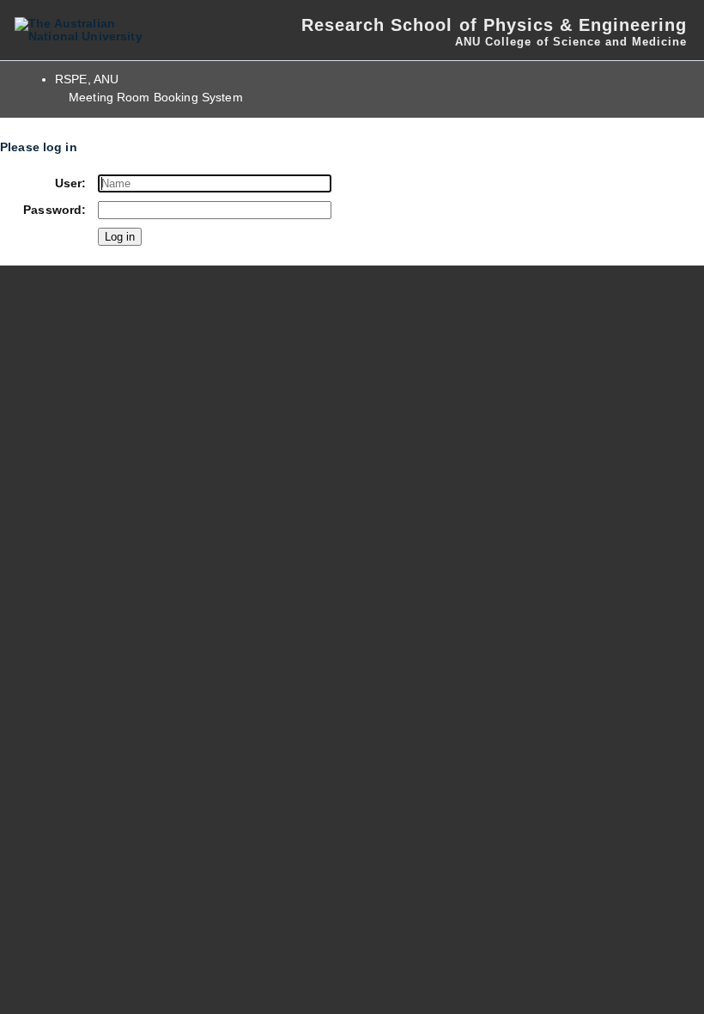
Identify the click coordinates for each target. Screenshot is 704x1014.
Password (52, 210)
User (68, 183)
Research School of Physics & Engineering (494, 24)
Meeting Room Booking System (156, 97)
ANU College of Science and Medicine (571, 41)
